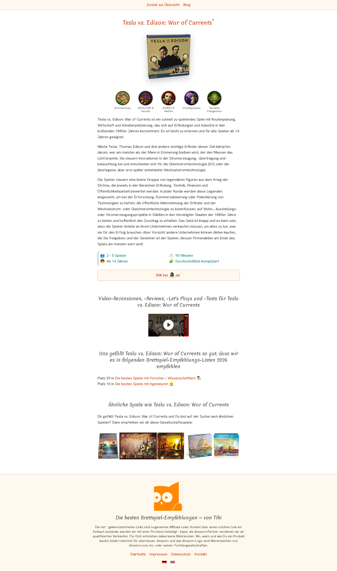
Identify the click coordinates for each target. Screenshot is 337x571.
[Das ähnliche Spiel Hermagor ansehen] (138, 446)
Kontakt (200, 554)
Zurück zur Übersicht (163, 4)
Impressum (158, 554)
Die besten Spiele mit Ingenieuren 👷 (144, 383)
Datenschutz (181, 554)
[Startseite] (168, 496)
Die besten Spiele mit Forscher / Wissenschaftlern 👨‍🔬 (158, 378)
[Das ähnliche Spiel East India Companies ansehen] (198, 446)
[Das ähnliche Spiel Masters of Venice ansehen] (226, 446)
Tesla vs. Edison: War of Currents (168, 23)
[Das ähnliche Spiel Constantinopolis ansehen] (170, 446)
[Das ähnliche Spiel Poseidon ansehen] (108, 446)
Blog (187, 4)
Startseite (138, 554)
